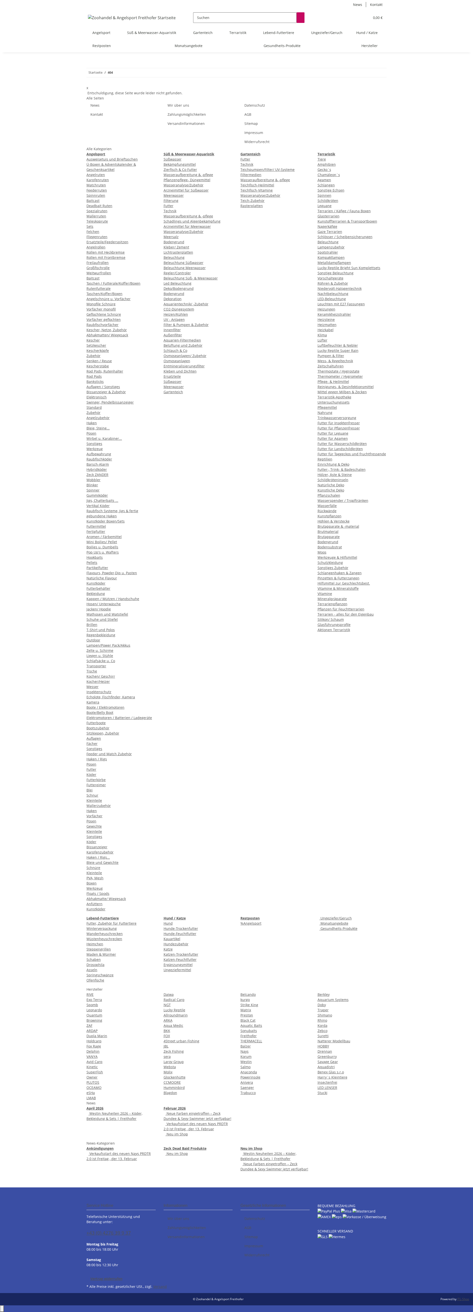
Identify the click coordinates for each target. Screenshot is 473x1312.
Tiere (322, 159)
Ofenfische (95, 980)
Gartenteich (173, 392)
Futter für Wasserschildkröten (342, 443)
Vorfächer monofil (101, 309)
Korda (322, 1025)
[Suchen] (300, 17)
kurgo (245, 999)
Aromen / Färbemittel (104, 536)
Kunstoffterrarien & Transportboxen (347, 221)
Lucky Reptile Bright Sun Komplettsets (349, 267)
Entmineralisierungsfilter (184, 366)
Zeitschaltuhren (331, 366)
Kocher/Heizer (98, 681)
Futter (91, 769)
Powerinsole (250, 1077)
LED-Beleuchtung (332, 298)
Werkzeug (94, 448)
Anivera (246, 1082)
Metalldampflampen (334, 262)
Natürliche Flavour (101, 578)
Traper (323, 1010)
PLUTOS (92, 1082)
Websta (170, 1067)
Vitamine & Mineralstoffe (338, 588)
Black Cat (247, 1020)
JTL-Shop (463, 1299)
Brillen (91, 624)
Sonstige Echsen (331, 190)
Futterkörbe (96, 779)
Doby (322, 1004)
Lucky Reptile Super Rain (338, 350)
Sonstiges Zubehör (333, 567)
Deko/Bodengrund (179, 288)
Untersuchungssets (334, 402)
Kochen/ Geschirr (100, 676)
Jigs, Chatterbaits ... (102, 500)
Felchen (92, 231)
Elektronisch (96, 397)
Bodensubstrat (330, 547)
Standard (94, 407)
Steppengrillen (98, 949)
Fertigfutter (95, 531)
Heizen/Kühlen (176, 314)
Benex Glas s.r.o (331, 1072)
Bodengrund (174, 242)
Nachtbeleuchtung (333, 293)
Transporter (96, 666)
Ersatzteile (172, 376)
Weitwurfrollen (98, 273)
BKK (167, 1030)
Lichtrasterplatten (178, 252)
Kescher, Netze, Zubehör (106, 330)
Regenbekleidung (100, 635)
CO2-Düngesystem (179, 309)
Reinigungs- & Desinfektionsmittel (346, 386)
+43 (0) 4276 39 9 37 (108, 1233)
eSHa (90, 1092)
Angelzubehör (98, 417)
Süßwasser (173, 159)
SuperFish (94, 1072)
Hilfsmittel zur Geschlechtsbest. (344, 583)
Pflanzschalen (329, 495)
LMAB (91, 1098)
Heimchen (94, 944)
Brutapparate (329, 536)
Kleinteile (94, 800)
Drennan (325, 1051)
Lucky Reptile (174, 1010)
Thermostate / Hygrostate (338, 371)
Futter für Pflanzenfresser (339, 428)
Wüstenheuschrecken (104, 938)
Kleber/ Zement (176, 247)
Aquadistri (326, 1067)
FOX (167, 1035)
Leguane (325, 205)
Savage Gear (328, 1061)
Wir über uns (178, 105)
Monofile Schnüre (101, 304)
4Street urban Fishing (181, 1041)
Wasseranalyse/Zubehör (183, 185)
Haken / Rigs (96, 759)
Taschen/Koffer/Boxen (104, 293)
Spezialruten (96, 211)
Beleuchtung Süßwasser (183, 262)
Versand (160, 1286)
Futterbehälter (98, 588)
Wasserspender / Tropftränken (343, 500)
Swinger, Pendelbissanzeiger (110, 402)
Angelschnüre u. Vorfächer (108, 298)
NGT (167, 1004)
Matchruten (96, 185)
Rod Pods (94, 376)
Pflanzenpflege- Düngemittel (187, 180)
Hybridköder (96, 469)
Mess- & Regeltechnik (335, 361)
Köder (91, 774)
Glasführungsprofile (334, 624)
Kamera (92, 702)
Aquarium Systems (333, 999)
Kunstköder (95, 583)
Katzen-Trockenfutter (181, 954)
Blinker (92, 485)
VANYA (92, 1056)
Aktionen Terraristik (334, 629)
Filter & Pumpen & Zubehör (186, 324)
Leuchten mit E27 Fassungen (341, 304)
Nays (244, 1051)
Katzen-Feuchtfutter (180, 959)
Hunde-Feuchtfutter (180, 933)
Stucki (322, 1092)
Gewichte (94, 826)
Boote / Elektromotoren (105, 707)
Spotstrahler (328, 252)
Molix (168, 1072)
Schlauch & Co (175, 350)
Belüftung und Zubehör (183, 345)
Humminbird (174, 1087)
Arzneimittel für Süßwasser (186, 190)
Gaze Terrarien (330, 231)
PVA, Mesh (94, 878)
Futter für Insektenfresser (339, 423)
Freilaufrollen (97, 262)
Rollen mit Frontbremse (105, 257)
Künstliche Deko (331, 490)
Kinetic (92, 1067)
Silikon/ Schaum (331, 619)
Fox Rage (93, 1046)
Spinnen (324, 195)
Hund (168, 923)
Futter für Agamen (333, 438)
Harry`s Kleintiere (332, 1077)
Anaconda (248, 1072)
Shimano (325, 1015)
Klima (322, 335)
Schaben (93, 959)
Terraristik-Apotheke (334, 397)
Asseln (91, 970)
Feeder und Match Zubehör (109, 754)
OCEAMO (93, 1087)
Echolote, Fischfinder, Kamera (110, 697)
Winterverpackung (101, 928)
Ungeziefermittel (177, 970)
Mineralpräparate (332, 598)
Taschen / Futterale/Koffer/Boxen (113, 283)
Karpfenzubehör (100, 852)
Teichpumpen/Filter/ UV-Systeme (267, 169)
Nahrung (325, 412)
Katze (168, 949)
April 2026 (94, 1108)
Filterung (171, 200)
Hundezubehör (176, 944)
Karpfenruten (97, 180)
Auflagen (93, 738)
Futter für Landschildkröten (340, 448)
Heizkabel (326, 330)
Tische (91, 671)
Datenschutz (254, 105)
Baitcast (93, 200)
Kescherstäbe (97, 366)
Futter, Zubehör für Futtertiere (111, 923)
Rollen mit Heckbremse (105, 252)
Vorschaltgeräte (330, 278)
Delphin (93, 1051)
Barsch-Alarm (97, 464)
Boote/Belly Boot (99, 712)
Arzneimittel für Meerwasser (187, 226)
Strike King (249, 1004)
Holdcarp (93, 1041)
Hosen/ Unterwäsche (103, 604)
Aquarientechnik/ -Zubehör (186, 304)
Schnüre (93, 867)
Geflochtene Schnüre (103, 314)
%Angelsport (250, 923)
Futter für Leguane (333, 433)
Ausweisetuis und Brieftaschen (112, 159)
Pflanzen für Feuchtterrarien (341, 609)
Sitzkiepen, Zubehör (102, 733)
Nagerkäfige (327, 226)
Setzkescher (96, 345)
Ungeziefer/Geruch (336, 918)
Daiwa (169, 994)
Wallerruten (96, 216)
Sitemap (251, 123)
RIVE (90, 994)
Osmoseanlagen (177, 361)
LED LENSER (327, 1087)
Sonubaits (248, 1030)
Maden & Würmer (101, 954)
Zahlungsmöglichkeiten (187, 114)
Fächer (92, 743)
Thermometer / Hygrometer (340, 376)
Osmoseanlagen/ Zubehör (185, 355)
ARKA (168, 1020)
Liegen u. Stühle (99, 655)
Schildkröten (328, 200)
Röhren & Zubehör (333, 283)
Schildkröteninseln (333, 479)
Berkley (324, 994)
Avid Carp (94, 1061)
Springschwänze (100, 975)
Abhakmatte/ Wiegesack (106, 898)
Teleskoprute (97, 221)
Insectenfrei (327, 1082)
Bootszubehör (97, 728)
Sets (89, 226)
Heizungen (326, 309)
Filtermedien (250, 174)
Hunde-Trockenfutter (181, 928)
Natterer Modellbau (334, 1041)
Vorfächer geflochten (103, 319)
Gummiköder (97, 495)
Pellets (91, 562)
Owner (92, 1077)
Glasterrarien (328, 216)
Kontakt (376, 4)
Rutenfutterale (98, 288)
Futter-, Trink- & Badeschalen (342, 469)
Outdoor (93, 640)
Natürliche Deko (331, 485)
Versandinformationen (186, 123)
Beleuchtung (174, 257)
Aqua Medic (173, 1025)
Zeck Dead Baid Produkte (185, 1148)
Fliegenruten (96, 236)
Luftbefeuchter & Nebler (338, 345)
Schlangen (326, 185)
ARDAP (92, 1030)
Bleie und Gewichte (102, 862)
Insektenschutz (98, 691)
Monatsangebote (334, 923)
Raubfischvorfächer (102, 324)
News (357, 4)
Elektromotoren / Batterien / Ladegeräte (119, 717)
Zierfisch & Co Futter (180, 169)
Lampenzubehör (331, 247)
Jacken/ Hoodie (98, 609)
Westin (246, 1061)
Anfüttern (94, 904)
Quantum (94, 1015)
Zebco (322, 1030)
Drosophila (95, 964)
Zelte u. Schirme (99, 650)
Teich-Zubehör (252, 200)
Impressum (253, 132)
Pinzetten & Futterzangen (338, 578)
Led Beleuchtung (177, 283)
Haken (91, 423)
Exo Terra (94, 999)
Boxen (91, 883)
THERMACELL (251, 1041)
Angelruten (95, 174)
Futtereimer (96, 785)
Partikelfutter (97, 567)
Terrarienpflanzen (332, 604)
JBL (166, 1046)
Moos (322, 552)
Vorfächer (94, 816)
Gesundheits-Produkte (338, 928)
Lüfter (322, 340)
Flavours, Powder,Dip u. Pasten (111, 573)
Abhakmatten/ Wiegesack (107, 335)
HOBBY (323, 1046)
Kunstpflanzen (329, 516)
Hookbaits (94, 557)
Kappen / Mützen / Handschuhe (112, 598)
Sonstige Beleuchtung (336, 273)
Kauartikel (172, 938)
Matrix (245, 1010)
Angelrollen (95, 247)
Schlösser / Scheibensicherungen (345, 236)
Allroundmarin (176, 1015)
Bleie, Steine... (98, 428)
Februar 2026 (175, 1108)
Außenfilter (173, 335)
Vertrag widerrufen (106, 1278)
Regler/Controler (177, 273)
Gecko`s (324, 169)
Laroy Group (174, 1061)
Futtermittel (96, 526)
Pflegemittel (327, 407)
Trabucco (248, 1092)
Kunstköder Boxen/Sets (105, 521)
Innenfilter (172, 330)
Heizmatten (327, 324)
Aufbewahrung (98, 454)
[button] (356, 17)
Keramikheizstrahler (334, 314)
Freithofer (248, 1035)
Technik (170, 211)
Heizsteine (326, 319)
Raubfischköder (99, 459)
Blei (89, 790)
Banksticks (95, 381)
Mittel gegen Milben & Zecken (342, 392)
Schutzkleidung (330, 562)
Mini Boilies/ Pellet (101, 542)
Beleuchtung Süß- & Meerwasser (191, 278)
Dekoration (173, 298)
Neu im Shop (177, 1134)
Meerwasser (174, 195)
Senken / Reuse (99, 361)
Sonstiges (94, 443)
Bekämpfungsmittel (180, 164)
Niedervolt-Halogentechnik (340, 288)
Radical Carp (174, 999)
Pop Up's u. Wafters (102, 552)
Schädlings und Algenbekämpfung (192, 221)
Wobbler (93, 479)
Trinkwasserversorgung (337, 417)
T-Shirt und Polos (100, 629)
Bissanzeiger (96, 847)
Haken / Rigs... (98, 857)
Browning (94, 1020)
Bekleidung (95, 593)
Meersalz (171, 236)
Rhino (322, 1020)
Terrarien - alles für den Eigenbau (346, 614)
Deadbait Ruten (99, 205)
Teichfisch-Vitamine (256, 190)
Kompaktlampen (331, 257)
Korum (246, 1056)
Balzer (245, 1046)
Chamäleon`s (329, 174)
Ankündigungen (100, 1148)
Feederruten (96, 190)
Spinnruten (95, 195)
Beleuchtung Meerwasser (185, 267)
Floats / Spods (97, 893)
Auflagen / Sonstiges (103, 386)
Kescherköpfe (97, 350)
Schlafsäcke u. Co (100, 660)
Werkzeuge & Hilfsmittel (337, 557)
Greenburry (327, 1056)
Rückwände (327, 510)
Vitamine (325, 593)
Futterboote (96, 723)
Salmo (245, 1067)
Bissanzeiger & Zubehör (106, 392)
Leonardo (94, 1010)
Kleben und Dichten (180, 371)
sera (167, 1056)
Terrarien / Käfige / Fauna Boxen (344, 211)
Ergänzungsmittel (178, 964)
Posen (91, 433)
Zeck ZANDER (97, 474)
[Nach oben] (2, 1308)
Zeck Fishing (174, 1051)
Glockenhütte (175, 1077)
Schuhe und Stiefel (102, 619)
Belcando (248, 994)
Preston (246, 1015)
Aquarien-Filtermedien (182, 340)
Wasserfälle (327, 505)
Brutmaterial (328, 531)
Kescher (93, 340)
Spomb (92, 1004)
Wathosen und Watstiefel (107, 614)
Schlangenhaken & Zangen (340, 573)
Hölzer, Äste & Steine (335, 474)
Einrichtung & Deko (333, 464)
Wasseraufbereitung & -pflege (188, 174)
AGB (247, 114)
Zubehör (93, 355)
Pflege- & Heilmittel (333, 381)
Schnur (92, 795)
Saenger (247, 1087)
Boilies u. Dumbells (102, 547)
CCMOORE (172, 1082)
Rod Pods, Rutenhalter (104, 371)
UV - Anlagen (174, 319)
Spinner (93, 490)
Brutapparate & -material (338, 526)
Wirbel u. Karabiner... (104, 438)
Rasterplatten (251, 205)
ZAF (89, 1025)
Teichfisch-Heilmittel (257, 185)
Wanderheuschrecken (104, 933)
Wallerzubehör (98, 805)
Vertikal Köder (98, 505)
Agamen (324, 180)
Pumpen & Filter (331, 355)
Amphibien (327, 164)
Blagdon (170, 1092)
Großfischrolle (98, 267)
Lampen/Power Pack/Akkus (108, 645)
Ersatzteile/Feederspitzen (107, 242)
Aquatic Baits (251, 1025)
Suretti (323, 1035)
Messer (92, 686)
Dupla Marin (96, 1035)
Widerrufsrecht (257, 141)
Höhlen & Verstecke (334, 521)
